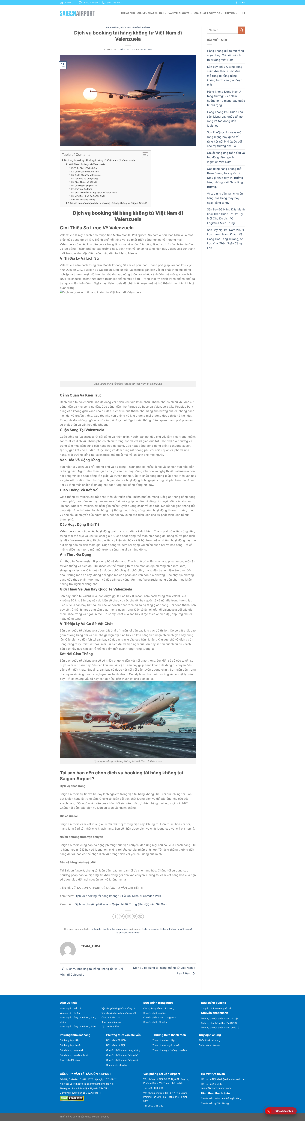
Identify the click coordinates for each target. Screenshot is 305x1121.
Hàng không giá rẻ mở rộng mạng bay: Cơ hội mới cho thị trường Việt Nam (225, 55)
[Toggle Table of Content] (143, 155)
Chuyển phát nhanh (150, 13)
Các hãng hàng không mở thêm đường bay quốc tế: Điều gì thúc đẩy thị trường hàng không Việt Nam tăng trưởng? (225, 178)
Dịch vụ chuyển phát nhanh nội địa (219, 1018)
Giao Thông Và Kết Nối (86, 182)
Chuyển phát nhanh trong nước (160, 1017)
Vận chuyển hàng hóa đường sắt (118, 1013)
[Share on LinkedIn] (141, 916)
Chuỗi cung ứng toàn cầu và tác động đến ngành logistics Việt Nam (226, 157)
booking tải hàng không (135, 27)
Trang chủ (128, 13)
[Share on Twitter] (122, 916)
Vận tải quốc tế (179, 13)
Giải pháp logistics (207, 13)
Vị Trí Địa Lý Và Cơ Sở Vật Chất (89, 196)
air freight (112, 27)
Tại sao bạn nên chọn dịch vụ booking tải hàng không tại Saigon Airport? (108, 203)
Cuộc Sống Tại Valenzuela (87, 175)
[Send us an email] (240, 2)
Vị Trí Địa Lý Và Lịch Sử (85, 168)
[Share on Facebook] (115, 916)
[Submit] (241, 30)
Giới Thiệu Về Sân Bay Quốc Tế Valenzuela (95, 192)
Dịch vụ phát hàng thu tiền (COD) (219, 1023)
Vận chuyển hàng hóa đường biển (77, 1026)
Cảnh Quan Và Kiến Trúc (86, 171)
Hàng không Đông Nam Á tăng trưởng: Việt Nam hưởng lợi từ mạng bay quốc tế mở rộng (226, 98)
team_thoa (146, 49)
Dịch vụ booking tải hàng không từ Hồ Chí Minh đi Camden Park (118, 896)
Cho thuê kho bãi (110, 1017)
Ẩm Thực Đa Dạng (83, 189)
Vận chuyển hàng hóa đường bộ (118, 1008)
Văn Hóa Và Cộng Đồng (86, 178)
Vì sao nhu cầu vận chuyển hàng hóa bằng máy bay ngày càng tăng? (225, 198)
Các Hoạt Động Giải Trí (86, 185)
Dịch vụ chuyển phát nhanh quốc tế (220, 1027)
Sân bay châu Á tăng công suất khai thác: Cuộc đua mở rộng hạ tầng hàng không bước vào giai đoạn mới (224, 75)
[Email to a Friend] (128, 916)
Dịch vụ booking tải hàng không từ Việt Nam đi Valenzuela (99, 160)
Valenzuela (133, 932)
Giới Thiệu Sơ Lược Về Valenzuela (87, 164)
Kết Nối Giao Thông (85, 199)
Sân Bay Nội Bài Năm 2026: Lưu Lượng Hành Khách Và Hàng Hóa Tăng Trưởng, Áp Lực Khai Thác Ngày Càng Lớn (225, 239)
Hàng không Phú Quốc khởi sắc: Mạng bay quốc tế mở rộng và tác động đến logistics (225, 118)
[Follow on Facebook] (237, 2)
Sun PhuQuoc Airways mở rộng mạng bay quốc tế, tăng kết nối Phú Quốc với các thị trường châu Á (224, 139)
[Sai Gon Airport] (77, 13)
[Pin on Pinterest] (134, 916)
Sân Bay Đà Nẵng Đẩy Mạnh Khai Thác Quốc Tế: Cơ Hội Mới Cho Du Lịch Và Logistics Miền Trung (226, 216)
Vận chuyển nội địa (70, 1013)
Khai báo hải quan (111, 1022)
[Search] (244, 13)
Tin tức (230, 13)
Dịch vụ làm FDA (110, 1026)
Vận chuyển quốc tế (70, 1008)
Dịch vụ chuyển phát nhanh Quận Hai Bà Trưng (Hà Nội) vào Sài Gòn (120, 904)
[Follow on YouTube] (243, 2)
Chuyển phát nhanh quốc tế (216, 1008)
